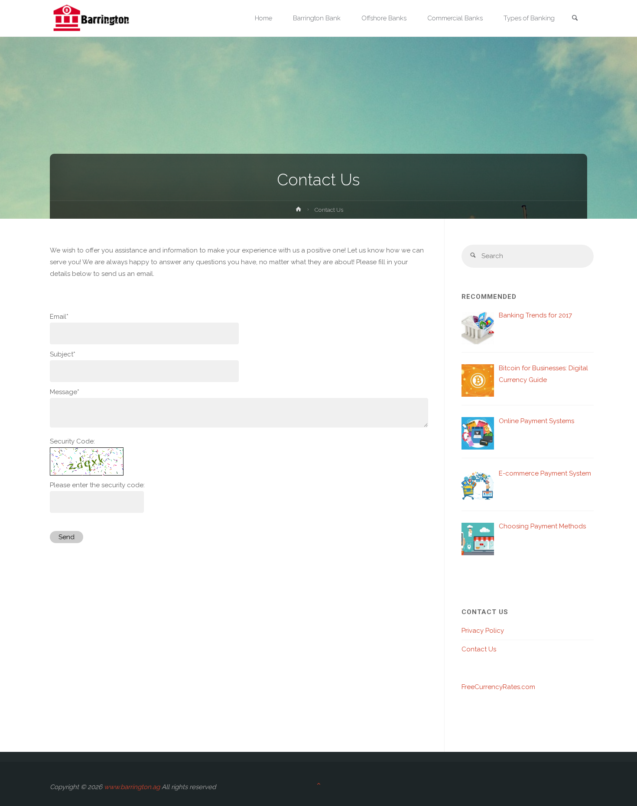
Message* (64, 392)
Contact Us (479, 649)
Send (66, 537)
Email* (59, 316)
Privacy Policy (483, 630)
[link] (575, 19)
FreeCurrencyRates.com (498, 687)
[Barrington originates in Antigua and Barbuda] (91, 18)
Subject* (62, 354)
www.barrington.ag (132, 787)
